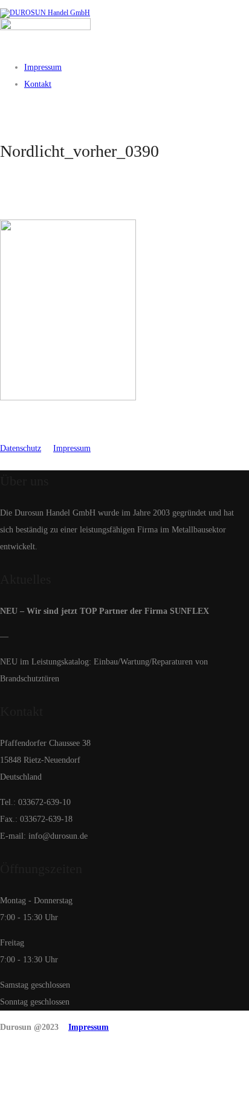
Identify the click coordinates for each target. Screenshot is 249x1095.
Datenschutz (20, 448)
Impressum (72, 448)
